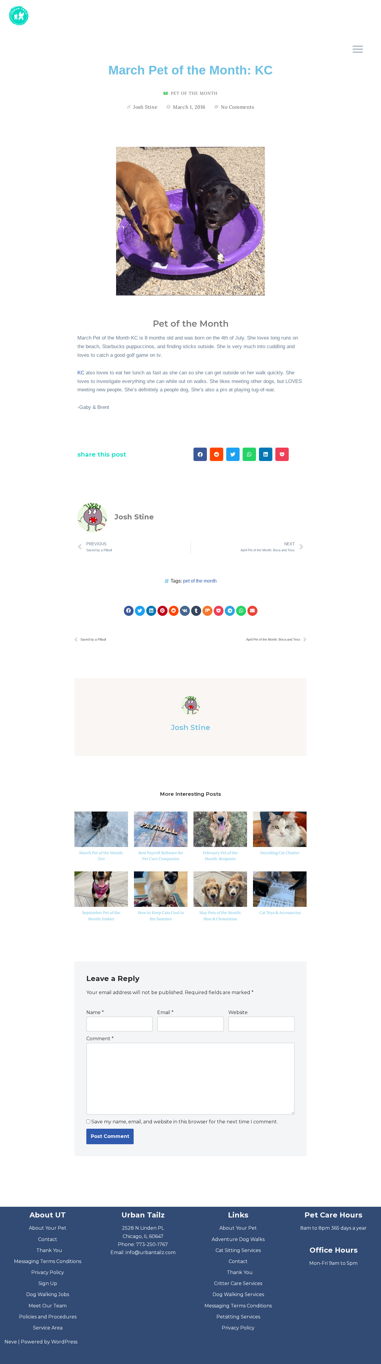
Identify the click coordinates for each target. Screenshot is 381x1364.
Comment (100, 1038)
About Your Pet (47, 1228)
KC (80, 373)
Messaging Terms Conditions (47, 1261)
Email (165, 1012)
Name (95, 1012)
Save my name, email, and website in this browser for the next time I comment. (184, 1122)
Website (238, 1012)
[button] (357, 49)
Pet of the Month (194, 93)
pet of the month (200, 580)
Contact (47, 1239)
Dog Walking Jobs (47, 1294)
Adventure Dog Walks (238, 1239)
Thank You (49, 1250)
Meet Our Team (48, 1306)
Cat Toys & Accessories (280, 912)
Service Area (48, 1328)
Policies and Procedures (47, 1317)
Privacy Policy (47, 1272)
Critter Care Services (238, 1283)
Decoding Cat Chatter (280, 852)
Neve (10, 1342)
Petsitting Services (238, 1317)
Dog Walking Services (238, 1294)
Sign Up (47, 1283)
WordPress (64, 1342)
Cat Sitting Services (238, 1250)
